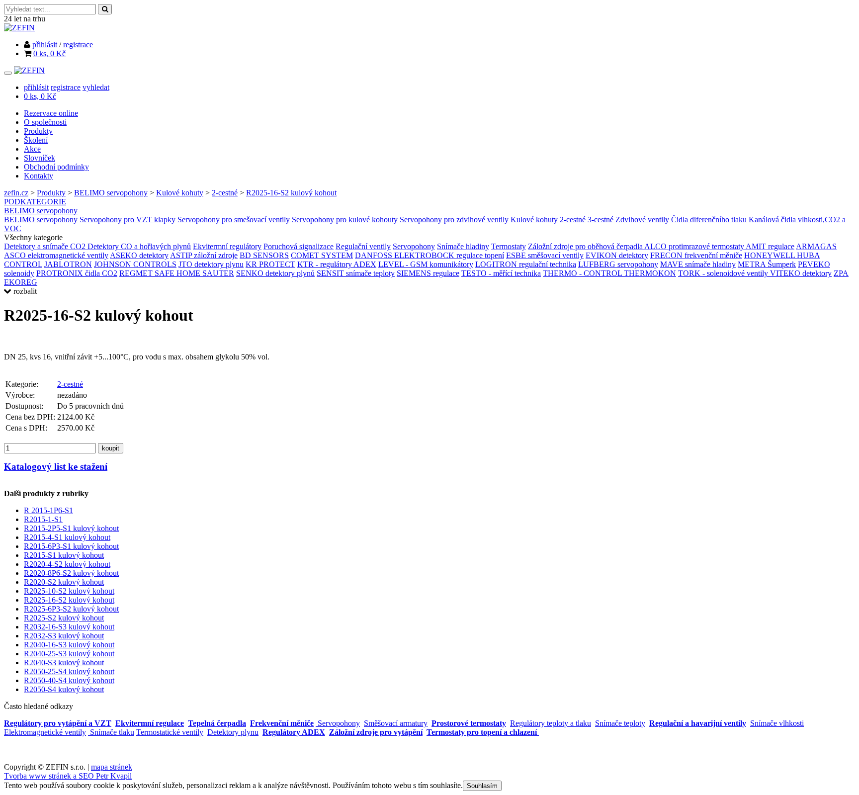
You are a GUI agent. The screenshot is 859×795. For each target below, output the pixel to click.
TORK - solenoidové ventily (724, 273)
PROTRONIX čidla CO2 (76, 273)
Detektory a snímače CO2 (45, 246)
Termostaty (508, 246)
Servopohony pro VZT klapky (127, 219)
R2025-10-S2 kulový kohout (69, 591)
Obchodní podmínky (56, 167)
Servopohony (414, 246)
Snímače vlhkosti (777, 723)
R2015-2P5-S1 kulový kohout (71, 528)
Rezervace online (51, 113)
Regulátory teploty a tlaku (550, 723)
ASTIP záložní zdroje (204, 255)
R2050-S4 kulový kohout (64, 689)
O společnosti (45, 122)
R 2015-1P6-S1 (48, 510)
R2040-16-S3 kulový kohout (69, 644)
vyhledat (96, 87)
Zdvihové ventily (642, 219)
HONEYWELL (770, 255)
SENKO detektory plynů (275, 273)
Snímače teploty (620, 723)
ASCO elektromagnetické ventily (56, 255)
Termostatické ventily (169, 732)
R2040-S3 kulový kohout (64, 662)
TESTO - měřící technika (501, 273)
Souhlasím (482, 786)
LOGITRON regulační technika (525, 264)
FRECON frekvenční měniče (696, 255)
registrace (78, 44)
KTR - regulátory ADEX (336, 264)
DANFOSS (374, 255)
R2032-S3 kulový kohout (64, 635)
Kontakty (38, 176)
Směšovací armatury (396, 723)
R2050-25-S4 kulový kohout (69, 671)
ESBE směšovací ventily (545, 255)
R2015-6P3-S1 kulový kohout (71, 546)
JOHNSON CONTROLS (135, 264)
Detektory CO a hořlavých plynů (139, 246)
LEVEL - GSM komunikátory (425, 264)
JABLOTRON (68, 264)
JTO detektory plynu (211, 264)
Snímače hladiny (463, 246)
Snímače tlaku (111, 732)
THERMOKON (650, 273)
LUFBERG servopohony (618, 264)
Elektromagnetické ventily (45, 732)
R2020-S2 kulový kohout (64, 582)
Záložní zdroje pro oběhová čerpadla (586, 246)
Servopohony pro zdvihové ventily (454, 219)
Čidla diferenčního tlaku (709, 219)
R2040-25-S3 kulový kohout (69, 653)
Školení (36, 140)
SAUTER (218, 273)
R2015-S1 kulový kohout (64, 555)
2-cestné (225, 192)
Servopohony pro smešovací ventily (233, 219)
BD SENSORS (264, 255)
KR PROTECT (270, 264)
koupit (110, 448)
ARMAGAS (816, 246)
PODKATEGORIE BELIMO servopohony (41, 206)
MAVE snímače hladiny (698, 264)
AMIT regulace (770, 246)
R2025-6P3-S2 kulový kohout (71, 609)
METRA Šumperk (767, 264)
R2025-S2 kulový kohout (64, 618)
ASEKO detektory (139, 255)
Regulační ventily (363, 246)
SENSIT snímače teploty (356, 273)
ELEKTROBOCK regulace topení (449, 255)
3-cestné (600, 219)
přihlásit (44, 44)
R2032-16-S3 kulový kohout (69, 626)
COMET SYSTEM (322, 255)
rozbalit (24, 291)
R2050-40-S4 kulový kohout (69, 680)
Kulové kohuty (179, 192)
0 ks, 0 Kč (49, 53)
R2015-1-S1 (43, 519)
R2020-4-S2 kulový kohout (67, 564)
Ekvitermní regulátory (227, 246)
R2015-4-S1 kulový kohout (67, 537)
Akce (32, 149)
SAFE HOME (178, 273)
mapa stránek (111, 767)
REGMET (137, 273)
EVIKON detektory (617, 255)
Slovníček (39, 158)
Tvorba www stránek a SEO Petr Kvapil (68, 776)
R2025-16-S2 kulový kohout (291, 192)
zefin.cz (16, 192)
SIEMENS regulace (428, 273)
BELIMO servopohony (111, 192)
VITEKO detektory (801, 273)
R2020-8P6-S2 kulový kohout (71, 573)
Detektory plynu (232, 732)
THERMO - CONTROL (583, 273)
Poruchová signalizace (298, 246)
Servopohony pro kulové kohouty (345, 219)
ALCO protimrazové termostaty (695, 246)
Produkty (38, 131)
